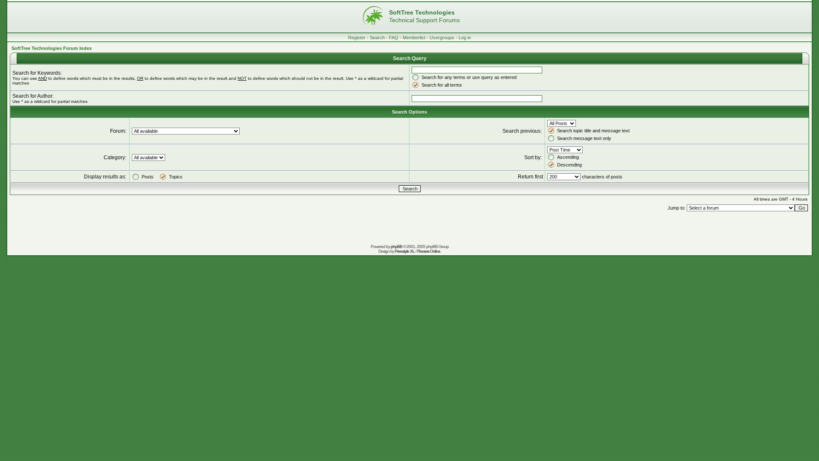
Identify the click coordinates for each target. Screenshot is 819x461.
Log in (465, 37)
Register (357, 37)
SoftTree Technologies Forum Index (52, 48)
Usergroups (442, 37)
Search (377, 37)
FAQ (393, 37)
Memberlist (414, 37)
